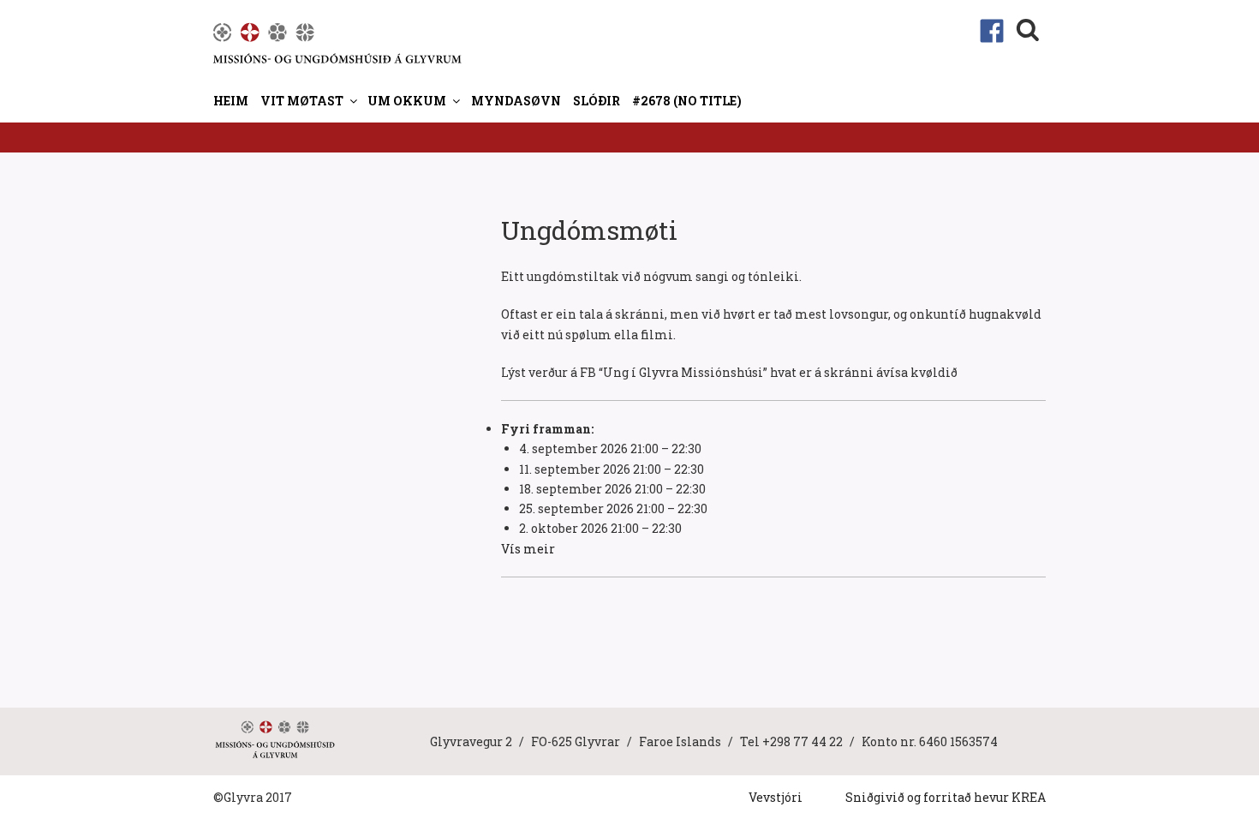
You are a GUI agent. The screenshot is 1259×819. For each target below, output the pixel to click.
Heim (230, 101)
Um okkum (406, 101)
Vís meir (528, 549)
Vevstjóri (776, 797)
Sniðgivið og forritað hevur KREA (945, 797)
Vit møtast (301, 101)
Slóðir (596, 101)
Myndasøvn (516, 101)
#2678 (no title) (687, 101)
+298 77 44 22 (802, 741)
